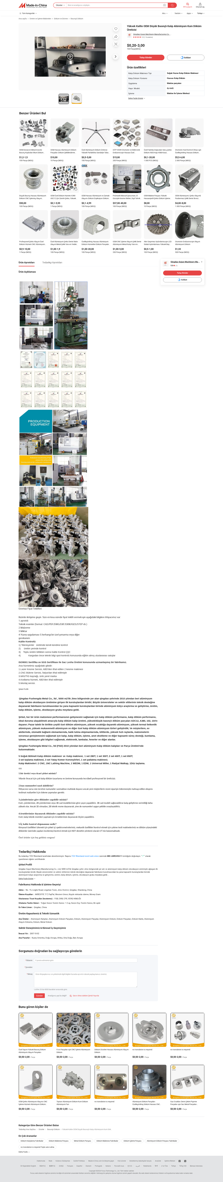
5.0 (174, 265)
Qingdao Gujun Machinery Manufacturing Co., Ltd (152, 34)
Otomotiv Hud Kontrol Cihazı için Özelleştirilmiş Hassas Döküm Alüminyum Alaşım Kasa (188, 151)
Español (79, 1166)
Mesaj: (30, 974)
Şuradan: (29, 967)
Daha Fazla (23, 1152)
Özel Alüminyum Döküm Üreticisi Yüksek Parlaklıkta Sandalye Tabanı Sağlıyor (96, 151)
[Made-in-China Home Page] (33, 5)
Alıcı (164, 13)
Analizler (158, 1161)
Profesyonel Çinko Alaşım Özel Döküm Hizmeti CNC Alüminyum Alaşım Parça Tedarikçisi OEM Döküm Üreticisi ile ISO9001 (32, 243)
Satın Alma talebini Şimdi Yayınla (84, 995)
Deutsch (88, 1166)
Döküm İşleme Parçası (132, 1141)
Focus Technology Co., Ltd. (110, 1171)
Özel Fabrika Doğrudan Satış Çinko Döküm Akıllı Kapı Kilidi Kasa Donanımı (158, 151)
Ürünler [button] (59, 5)
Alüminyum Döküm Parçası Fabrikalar (162, 1141)
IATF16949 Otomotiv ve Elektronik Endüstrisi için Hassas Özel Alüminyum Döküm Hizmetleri (126, 151)
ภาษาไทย (164, 1166)
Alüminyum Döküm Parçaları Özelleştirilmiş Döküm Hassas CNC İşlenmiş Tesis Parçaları (146, 1104)
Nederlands (147, 1166)
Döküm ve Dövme (61, 18)
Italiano (108, 1166)
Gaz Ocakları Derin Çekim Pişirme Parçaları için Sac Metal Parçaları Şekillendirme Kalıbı (183, 1104)
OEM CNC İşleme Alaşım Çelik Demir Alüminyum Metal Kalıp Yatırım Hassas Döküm (127, 243)
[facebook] (180, 1161)
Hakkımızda (41, 1161)
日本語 (61, 1166)
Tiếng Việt (182, 1166)
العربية (138, 1166)
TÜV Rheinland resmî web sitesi (85, 856)
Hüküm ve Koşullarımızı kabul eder (171, 1173)
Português (98, 1166)
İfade (50, 1161)
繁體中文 (52, 1166)
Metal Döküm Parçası (82, 1141)
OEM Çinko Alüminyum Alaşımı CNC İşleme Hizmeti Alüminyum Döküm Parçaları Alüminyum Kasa (33, 1104)
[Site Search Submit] (172, 5)
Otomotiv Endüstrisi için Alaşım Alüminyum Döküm (187, 242)
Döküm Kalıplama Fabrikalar (32, 1141)
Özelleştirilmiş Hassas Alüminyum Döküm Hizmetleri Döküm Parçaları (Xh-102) (95, 243)
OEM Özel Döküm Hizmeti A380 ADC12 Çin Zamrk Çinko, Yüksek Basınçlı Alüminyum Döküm (63, 197)
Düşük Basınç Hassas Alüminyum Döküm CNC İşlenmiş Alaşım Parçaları (32, 197)
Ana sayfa (23, 18)
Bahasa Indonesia (196, 1166)
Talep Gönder (146, 57)
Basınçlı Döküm (77, 18)
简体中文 (42, 1166)
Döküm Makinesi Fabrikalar (107, 1141)
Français (70, 1166)
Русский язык (119, 1166)
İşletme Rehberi (170, 1161)
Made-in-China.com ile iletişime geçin (101, 1161)
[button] (164, 5)
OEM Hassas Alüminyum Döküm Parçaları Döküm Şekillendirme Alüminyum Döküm (63, 151)
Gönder (39, 995)
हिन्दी (156, 1166)
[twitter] (185, 1161)
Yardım (177, 13)
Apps (189, 13)
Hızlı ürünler (122, 1161)
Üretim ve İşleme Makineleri (40, 18)
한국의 (130, 1166)
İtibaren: (29, 960)
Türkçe (173, 1166)
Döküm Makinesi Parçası (59, 1141)
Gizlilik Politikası (79, 1161)
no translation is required (142, 1049)
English (33, 1166)
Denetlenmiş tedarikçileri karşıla (140, 1161)
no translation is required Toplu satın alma (37, 1147)
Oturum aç (200, 7)
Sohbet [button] (187, 57)
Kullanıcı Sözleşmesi (63, 1161)
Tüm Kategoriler (28, 13)
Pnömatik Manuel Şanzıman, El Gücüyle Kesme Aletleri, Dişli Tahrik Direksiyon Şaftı (126, 197)
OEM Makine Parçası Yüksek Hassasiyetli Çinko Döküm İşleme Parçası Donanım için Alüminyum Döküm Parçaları (157, 197)
